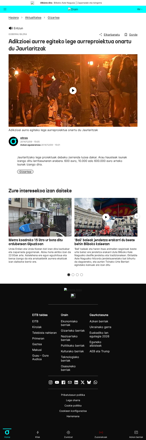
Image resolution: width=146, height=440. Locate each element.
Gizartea (25, 171)
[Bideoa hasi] (73, 90)
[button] (137, 216)
